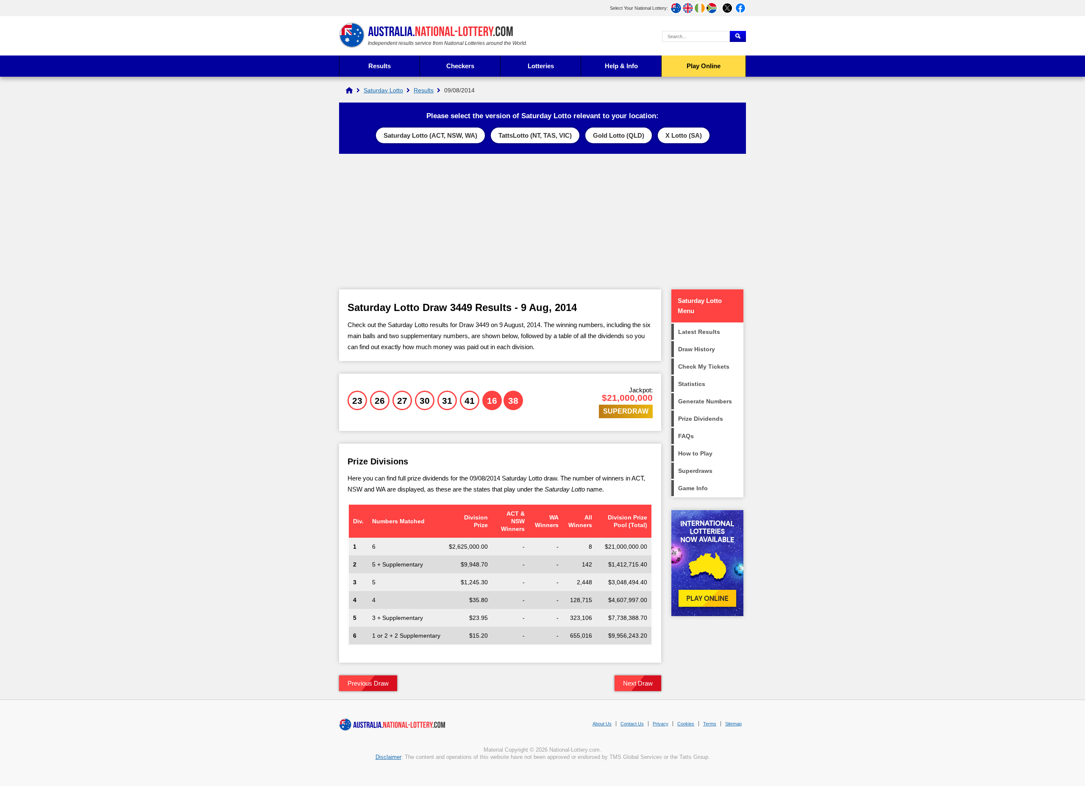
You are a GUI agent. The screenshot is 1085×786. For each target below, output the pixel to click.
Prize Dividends (700, 418)
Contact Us (632, 723)
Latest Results (699, 331)
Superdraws (695, 470)
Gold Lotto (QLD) (618, 135)
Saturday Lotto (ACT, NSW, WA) (430, 135)
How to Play (695, 453)
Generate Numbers (705, 401)
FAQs (686, 436)
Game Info (693, 488)
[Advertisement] (542, 221)
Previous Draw (368, 683)
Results (379, 65)
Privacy (660, 723)
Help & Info (621, 65)
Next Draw (638, 683)
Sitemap (733, 723)
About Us (602, 723)
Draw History (696, 349)
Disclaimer (388, 757)
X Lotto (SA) (683, 135)
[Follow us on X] (727, 8)
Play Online (704, 65)
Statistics (691, 384)
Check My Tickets (703, 366)
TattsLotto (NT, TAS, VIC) (535, 135)
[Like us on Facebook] (740, 8)
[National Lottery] (349, 90)
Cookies (685, 723)
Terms (709, 723)
